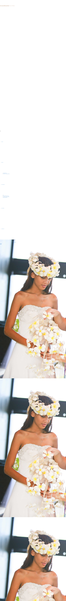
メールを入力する (14, 242)
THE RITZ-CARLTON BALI (6, 196)
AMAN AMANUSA (5, 197)
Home (2, 141)
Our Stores (3, 208)
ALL (3, 195)
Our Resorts (3, 184)
